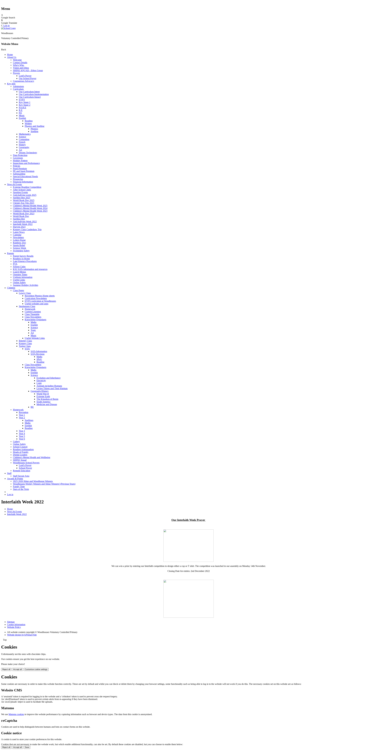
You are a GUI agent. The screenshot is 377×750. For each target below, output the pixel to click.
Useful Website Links (35, 338)
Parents (10, 253)
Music (22, 115)
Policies (16, 166)
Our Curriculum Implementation (34, 94)
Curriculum (18, 89)
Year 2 (22, 417)
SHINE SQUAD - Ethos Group (28, 70)
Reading (29, 121)
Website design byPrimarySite (22, 635)
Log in (6, 25)
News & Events (14, 184)
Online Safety (19, 282)
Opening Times (20, 274)
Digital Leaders (20, 454)
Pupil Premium (20, 168)
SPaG (39, 359)
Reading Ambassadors (23, 449)
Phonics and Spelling (34, 126)
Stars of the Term (21, 489)
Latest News (19, 232)
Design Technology (28, 152)
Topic (33, 330)
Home (10, 54)
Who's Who (18, 65)
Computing (24, 139)
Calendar (17, 235)
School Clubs (19, 266)
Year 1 (22, 415)
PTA (15, 264)
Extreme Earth (43, 396)
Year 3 (22, 431)
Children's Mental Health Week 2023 (30, 211)
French (22, 142)
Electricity (41, 380)
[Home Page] (8, 28)
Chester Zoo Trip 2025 (23, 203)
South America (43, 401)
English (22, 118)
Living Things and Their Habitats (52, 388)
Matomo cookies (16, 714)
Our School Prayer (27, 78)
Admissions (18, 86)
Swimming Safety (21, 250)
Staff (9, 473)
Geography (24, 147)
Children (11, 288)
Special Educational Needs (25, 176)
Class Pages (18, 290)
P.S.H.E (22, 107)
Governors (18, 158)
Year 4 (22, 433)
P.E (20, 113)
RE (32, 407)
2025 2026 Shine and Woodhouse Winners (33, 481)
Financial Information (23, 182)
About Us (11, 57)
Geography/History (40, 391)
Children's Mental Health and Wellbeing (31, 457)
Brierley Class (25, 341)
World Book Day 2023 (23, 213)
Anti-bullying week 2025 (24, 195)
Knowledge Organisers (35, 319)
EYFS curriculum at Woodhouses (40, 301)
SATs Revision (37, 354)
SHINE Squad (20, 460)
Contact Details (20, 62)
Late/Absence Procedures (25, 261)
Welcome (17, 60)
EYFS (22, 99)
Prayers (16, 73)
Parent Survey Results (23, 256)
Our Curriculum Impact (30, 97)
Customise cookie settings (36, 669)
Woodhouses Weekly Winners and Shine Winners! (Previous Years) (44, 484)
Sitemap (11, 622)
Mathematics (25, 134)
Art (20, 150)
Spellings (29, 420)
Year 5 (22, 436)
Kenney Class (25, 343)
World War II (43, 394)
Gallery (16, 441)
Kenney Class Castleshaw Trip (27, 229)
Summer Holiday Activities (25, 285)
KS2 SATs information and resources (30, 269)
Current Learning (33, 311)
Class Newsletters (33, 317)
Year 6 (22, 439)
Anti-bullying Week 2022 (25, 221)
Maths (33, 322)
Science (22, 136)
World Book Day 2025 (23, 200)
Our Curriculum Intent (29, 91)
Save (27, 747)
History (22, 144)
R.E (21, 110)
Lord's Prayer (25, 75)
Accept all (17, 669)
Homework (30, 309)
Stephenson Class (27, 306)
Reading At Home (21, 258)
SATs (27, 348)
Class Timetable (32, 314)
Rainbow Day (19, 242)
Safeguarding (19, 174)
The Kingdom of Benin (47, 399)
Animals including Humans (49, 386)
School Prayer (25, 468)
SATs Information (39, 351)
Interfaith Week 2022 (23, 224)
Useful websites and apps (36, 303)
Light (39, 383)
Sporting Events (20, 192)
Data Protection (20, 155)
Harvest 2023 (19, 227)
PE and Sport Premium (23, 171)
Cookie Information (16, 624)
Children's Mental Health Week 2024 (30, 208)
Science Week (19, 248)
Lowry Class (25, 293)
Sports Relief (19, 245)
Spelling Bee (19, 219)
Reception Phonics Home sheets (40, 295)
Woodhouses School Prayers (26, 462)
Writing (28, 123)
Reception (23, 412)
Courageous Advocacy (23, 81)
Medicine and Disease (47, 404)
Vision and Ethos (21, 68)
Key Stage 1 (24, 102)
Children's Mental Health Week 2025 (30, 205)
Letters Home (19, 240)
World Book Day (21, 216)
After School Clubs (22, 189)
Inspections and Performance (26, 163)
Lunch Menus (19, 272)
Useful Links (19, 280)
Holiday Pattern (20, 160)
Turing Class (25, 346)
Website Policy (14, 627)
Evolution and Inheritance (49, 378)
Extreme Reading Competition (27, 187)
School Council (20, 447)
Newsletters (18, 237)
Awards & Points (15, 478)
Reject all (6, 669)
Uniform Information (22, 277)
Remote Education (21, 470)
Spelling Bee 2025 (21, 197)
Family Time (19, 486)
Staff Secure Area (21, 476)
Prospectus (18, 179)
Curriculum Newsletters (36, 298)
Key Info (11, 83)
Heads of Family (20, 452)
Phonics (34, 129)
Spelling (34, 131)
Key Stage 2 (24, 105)
